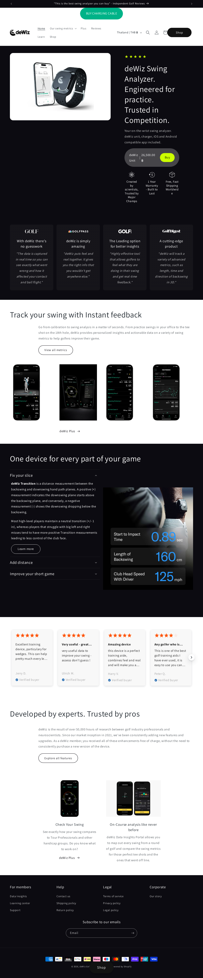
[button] (63, 28)
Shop (179, 32)
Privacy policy (111, 903)
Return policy (65, 910)
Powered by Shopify (121, 966)
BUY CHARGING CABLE (101, 13)
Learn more (26, 549)
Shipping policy (66, 903)
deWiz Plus (67, 431)
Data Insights (18, 896)
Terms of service (113, 896)
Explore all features (58, 758)
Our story (156, 896)
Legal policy (110, 910)
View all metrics (55, 350)
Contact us (63, 896)
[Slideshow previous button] (11, 657)
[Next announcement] (191, 4)
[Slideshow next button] (191, 657)
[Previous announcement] (11, 4)
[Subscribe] (132, 933)
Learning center (20, 903)
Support (15, 910)
